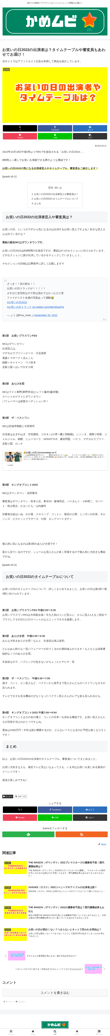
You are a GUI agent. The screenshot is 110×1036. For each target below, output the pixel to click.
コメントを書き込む (55, 992)
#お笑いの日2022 (17, 302)
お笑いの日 (22, 796)
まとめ (37, 203)
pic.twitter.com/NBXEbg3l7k (48, 307)
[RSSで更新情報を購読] (82, 834)
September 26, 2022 (45, 315)
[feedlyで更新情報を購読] (28, 834)
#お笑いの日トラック (19, 307)
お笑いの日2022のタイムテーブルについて (56, 198)
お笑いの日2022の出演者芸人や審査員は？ (56, 194)
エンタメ (8, 796)
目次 (50, 187)
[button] (90, 136)
